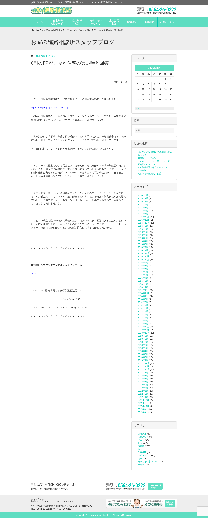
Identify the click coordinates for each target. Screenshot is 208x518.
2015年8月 (143, 265)
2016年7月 (143, 232)
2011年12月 (143, 400)
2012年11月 (143, 366)
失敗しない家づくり (96, 22)
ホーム (39, 22)
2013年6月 (143, 345)
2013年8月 (143, 339)
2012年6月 (143, 381)
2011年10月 (143, 406)
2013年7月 (143, 342)
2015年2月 (143, 284)
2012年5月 (143, 384)
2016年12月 (143, 216)
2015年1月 (143, 287)
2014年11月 (143, 293)
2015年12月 (143, 253)
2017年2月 (143, 210)
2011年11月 (143, 403)
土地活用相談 (114, 22)
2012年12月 (143, 363)
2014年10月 (143, 296)
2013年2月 (143, 357)
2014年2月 (143, 320)
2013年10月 (143, 333)
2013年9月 (143, 336)
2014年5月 (143, 311)
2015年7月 (143, 268)
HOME (38, 30)
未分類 (141, 464)
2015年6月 (143, 271)
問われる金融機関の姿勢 (149, 173)
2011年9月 (143, 409)
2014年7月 (143, 305)
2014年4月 (143, 314)
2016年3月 (143, 244)
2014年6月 (143, 308)
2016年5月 (143, 238)
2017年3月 (143, 207)
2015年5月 (143, 275)
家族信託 (132, 22)
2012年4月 (143, 388)
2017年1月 (143, 213)
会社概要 (149, 22)
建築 (140, 458)
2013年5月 (143, 348)
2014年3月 (143, 317)
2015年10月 (143, 259)
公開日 (44, 56)
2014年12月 (143, 290)
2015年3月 (143, 281)
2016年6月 (143, 235)
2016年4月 (143, 241)
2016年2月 (143, 247)
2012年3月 (143, 391)
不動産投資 (143, 437)
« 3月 (137, 109)
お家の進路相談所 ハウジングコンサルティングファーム (51, 10)
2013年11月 (143, 329)
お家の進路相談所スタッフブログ (59, 30)
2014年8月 (143, 302)
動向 (140, 443)
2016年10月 (143, 223)
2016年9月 (143, 226)
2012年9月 (143, 372)
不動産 (141, 446)
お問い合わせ (167, 22)
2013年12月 (143, 326)
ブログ (81, 30)
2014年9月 (143, 299)
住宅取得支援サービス (58, 22)
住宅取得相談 (77, 22)
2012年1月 (143, 397)
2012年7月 (143, 378)
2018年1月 (143, 201)
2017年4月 (143, 204)
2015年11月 (143, 256)
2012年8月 (143, 375)
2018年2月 (143, 198)
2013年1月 (143, 360)
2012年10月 (143, 369)
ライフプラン (144, 455)
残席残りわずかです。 (148, 158)
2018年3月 (143, 195)
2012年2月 (143, 394)
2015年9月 (143, 262)
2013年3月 (143, 354)
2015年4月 (143, 278)
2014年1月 (143, 323)
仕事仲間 (142, 452)
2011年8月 (143, 412)
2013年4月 (143, 351)
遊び (140, 449)
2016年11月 (143, 220)
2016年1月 (143, 250)
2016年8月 (143, 229)
